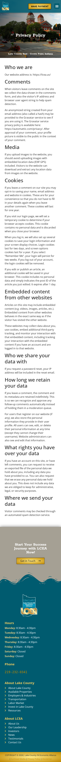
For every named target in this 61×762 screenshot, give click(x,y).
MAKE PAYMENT (39, 6)
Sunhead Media (17, 758)
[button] (56, 6)
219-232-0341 (16, 672)
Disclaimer (47, 758)
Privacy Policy (34, 758)
